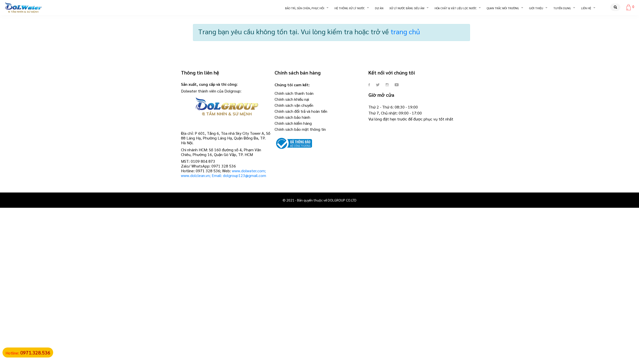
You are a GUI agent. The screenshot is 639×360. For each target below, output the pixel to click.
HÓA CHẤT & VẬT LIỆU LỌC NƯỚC (456, 8)
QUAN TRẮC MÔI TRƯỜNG (503, 8)
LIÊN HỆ (586, 8)
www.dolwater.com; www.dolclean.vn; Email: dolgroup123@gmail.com (223, 173)
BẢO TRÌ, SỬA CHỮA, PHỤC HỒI (304, 8)
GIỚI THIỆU (536, 8)
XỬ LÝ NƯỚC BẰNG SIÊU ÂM (406, 8)
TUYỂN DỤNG (562, 8)
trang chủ (405, 31)
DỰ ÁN (379, 8)
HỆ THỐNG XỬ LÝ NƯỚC (349, 8)
